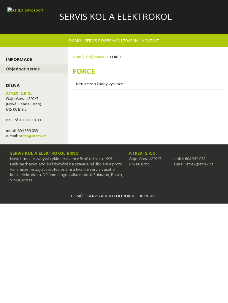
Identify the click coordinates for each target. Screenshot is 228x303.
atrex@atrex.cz (32, 135)
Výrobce (96, 56)
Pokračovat (206, 99)
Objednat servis (23, 69)
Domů (78, 56)
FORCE (116, 56)
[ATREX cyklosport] (29, 10)
